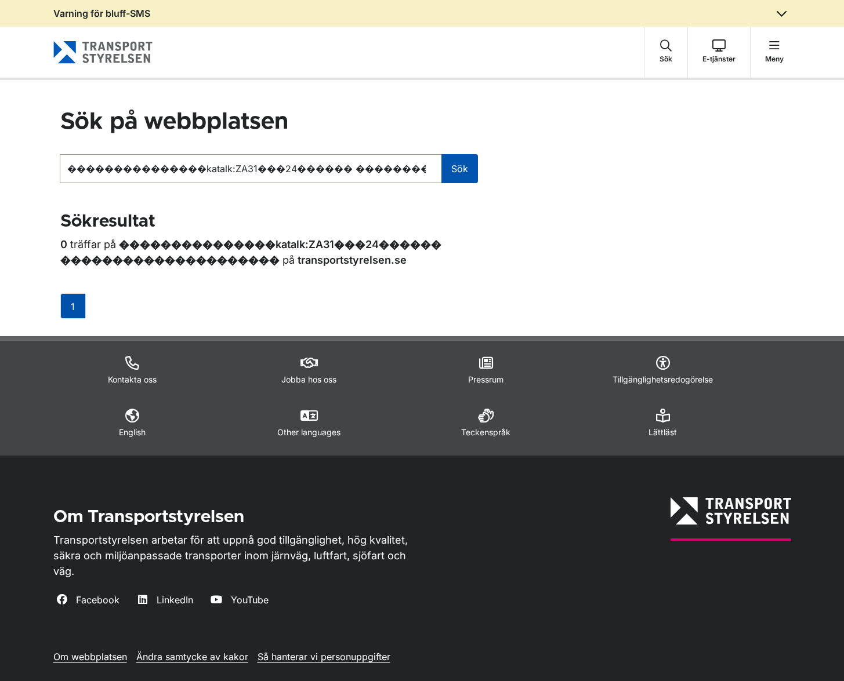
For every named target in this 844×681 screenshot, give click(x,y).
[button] (665, 52)
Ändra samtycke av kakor (192, 656)
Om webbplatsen (90, 656)
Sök (459, 168)
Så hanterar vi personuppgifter (324, 656)
